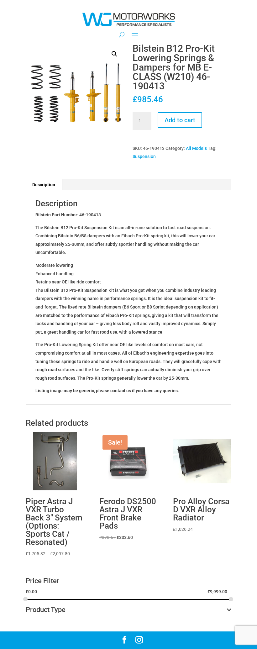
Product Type (46, 610)
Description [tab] (43, 184)
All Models (196, 148)
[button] (114, 54)
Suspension (144, 156)
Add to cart (180, 120)
